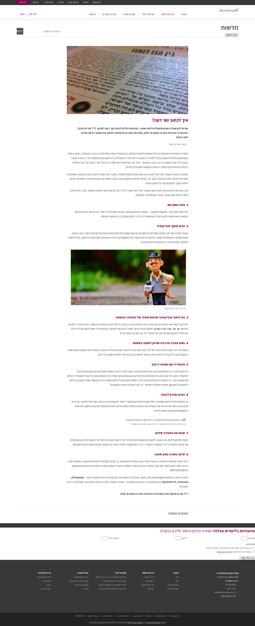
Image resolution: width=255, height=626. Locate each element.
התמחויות (47, 581)
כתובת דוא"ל (113, 538)
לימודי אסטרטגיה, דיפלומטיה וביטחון (112, 585)
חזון (177, 577)
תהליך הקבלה (148, 577)
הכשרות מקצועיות (44, 577)
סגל (177, 581)
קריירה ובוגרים (109, 14)
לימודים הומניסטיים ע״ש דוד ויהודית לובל (111, 577)
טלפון (184, 538)
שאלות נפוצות (173, 588)
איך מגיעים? (174, 616)
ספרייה (61, 2)
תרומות (148, 616)
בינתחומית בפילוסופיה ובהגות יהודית (112, 588)
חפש (22, 14)
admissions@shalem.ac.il (225, 592)
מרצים (35, 2)
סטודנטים (49, 2)
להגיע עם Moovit (229, 596)
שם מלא (251, 538)
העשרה (85, 588)
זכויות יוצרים (108, 616)
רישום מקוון (149, 581)
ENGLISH (97, 2)
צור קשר (32, 14)
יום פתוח (150, 588)
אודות (184, 14)
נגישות (85, 2)
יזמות (49, 585)
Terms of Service (153, 622)
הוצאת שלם (73, 2)
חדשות (92, 14)
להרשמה (22, 2)
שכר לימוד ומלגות (147, 585)
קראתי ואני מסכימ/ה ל (234, 551)
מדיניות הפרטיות (224, 551)
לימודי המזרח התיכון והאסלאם (114, 581)
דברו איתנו (231, 588)
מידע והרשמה (167, 14)
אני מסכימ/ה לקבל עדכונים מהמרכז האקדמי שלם (229, 547)
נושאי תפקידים (172, 585)
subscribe (250, 544)
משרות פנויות (161, 616)
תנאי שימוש (137, 616)
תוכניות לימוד (148, 14)
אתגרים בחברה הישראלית (78, 581)
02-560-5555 (231, 584)
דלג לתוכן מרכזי (230, 2)
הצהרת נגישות (93, 616)
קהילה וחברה (129, 14)
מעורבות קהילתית (81, 585)
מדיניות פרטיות (123, 616)
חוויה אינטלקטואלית (81, 577)
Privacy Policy (137, 622)
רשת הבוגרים (46, 588)
